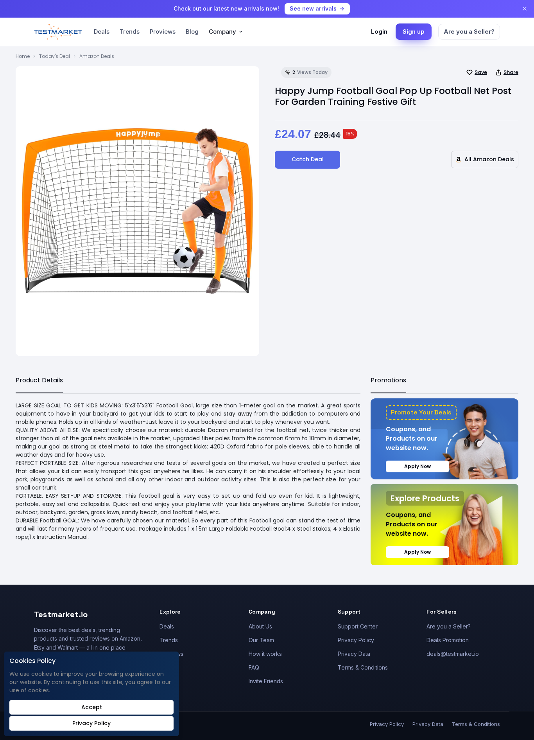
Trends (130, 31)
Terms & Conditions (363, 667)
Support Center (358, 626)
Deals (101, 31)
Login (379, 31)
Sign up (414, 31)
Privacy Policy (356, 640)
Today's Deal (54, 56)
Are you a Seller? (469, 31)
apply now (417, 466)
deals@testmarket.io (452, 653)
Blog (192, 31)
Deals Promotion (447, 640)
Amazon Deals (96, 56)
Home (23, 56)
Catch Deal (308, 159)
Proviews (163, 31)
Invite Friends (266, 681)
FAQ (254, 667)
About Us (260, 626)
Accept (91, 707)
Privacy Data (354, 653)
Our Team (261, 640)
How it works (265, 653)
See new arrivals (313, 8)
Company (222, 31)
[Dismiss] (524, 8)
